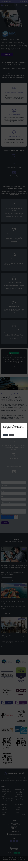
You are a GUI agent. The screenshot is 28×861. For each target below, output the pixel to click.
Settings (11, 435)
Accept (5, 435)
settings (12, 430)
